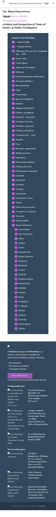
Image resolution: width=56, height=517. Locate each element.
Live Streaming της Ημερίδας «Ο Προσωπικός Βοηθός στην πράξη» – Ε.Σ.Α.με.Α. (38, 395)
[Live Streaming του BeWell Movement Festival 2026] (17, 439)
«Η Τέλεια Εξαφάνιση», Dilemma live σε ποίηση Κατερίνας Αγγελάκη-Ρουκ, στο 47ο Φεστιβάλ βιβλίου (38, 460)
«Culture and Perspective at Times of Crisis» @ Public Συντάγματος (23, 26)
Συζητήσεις (24, 21)
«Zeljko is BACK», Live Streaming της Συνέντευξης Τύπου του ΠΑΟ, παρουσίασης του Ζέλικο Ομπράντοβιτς (38, 417)
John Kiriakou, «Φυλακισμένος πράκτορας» (35, 475)
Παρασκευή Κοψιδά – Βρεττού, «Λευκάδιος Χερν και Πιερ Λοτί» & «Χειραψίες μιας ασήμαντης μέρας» (38, 492)
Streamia (42, 506)
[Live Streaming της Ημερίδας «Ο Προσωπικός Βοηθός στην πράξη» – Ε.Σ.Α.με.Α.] (17, 398)
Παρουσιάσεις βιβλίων (10, 21)
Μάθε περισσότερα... (20, 376)
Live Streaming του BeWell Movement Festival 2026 (37, 437)
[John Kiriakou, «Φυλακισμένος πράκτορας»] (17, 477)
